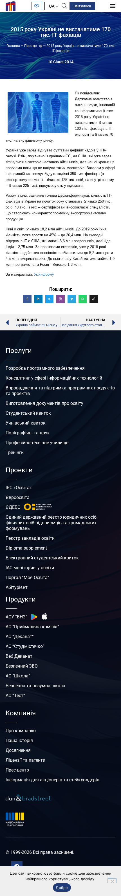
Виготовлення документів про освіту (44, 403)
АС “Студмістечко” (25, 646)
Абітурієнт (17, 587)
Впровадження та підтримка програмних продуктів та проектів (60, 390)
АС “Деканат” (20, 636)
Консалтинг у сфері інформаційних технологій (54, 378)
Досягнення (18, 750)
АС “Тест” (15, 695)
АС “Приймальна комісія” (32, 626)
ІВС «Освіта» (19, 487)
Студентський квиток (28, 413)
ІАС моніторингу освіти (30, 567)
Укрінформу (44, 274)
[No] (112, 880)
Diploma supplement (26, 548)
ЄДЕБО (13, 507)
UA (52, 6)
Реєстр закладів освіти (30, 538)
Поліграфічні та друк (28, 432)
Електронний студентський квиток (42, 558)
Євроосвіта (18, 497)
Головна (13, 46)
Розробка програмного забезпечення (45, 368)
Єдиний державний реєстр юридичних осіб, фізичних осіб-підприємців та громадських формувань (51, 522)
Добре (62, 887)
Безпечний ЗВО (22, 666)
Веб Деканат (19, 656)
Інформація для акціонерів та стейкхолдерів (52, 779)
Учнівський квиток (26, 423)
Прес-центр (33, 46)
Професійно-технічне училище (37, 442)
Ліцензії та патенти (25, 760)
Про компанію (21, 730)
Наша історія (19, 740)
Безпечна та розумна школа (35, 685)
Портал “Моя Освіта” (27, 577)
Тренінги (15, 452)
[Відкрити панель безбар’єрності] (36, 6)
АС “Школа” (18, 676)
